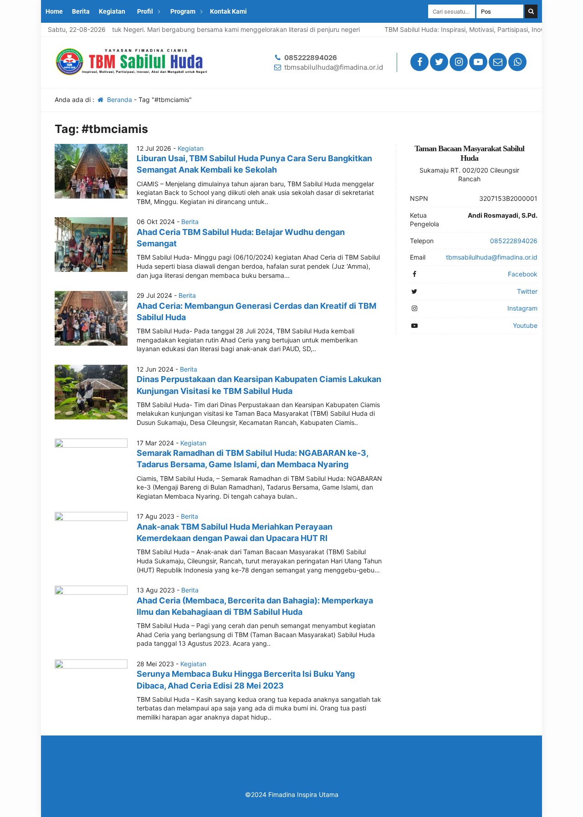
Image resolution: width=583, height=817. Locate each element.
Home (54, 11)
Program (182, 11)
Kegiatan (112, 11)
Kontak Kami (228, 11)
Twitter (527, 291)
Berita (81, 11)
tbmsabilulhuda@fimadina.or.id (333, 67)
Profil (145, 11)
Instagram (522, 308)
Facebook (522, 274)
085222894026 (310, 57)
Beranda (118, 99)
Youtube (525, 325)
